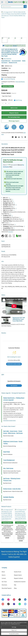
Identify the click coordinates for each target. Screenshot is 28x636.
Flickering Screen (15, 478)
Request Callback (18, 578)
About (3, 571)
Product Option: (8, 93)
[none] (14, 23)
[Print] (19, 137)
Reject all (14, 630)
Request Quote (18, 575)
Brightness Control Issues (10, 441)
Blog (15, 588)
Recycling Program (6, 588)
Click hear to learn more (9, 420)
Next (26, 525)
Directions (4, 585)
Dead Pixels (6, 452)
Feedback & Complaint (20, 581)
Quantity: (11, 100)
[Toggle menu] (2, 2)
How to (3, 575)
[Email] (15, 137)
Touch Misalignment (9, 460)
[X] (22, 137)
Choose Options (7, 522)
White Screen (11, 433)
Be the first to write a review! (13, 364)
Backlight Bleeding (8, 497)
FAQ (15, 585)
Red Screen (19, 433)
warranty (10, 231)
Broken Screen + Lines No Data (12, 489)
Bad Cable (6, 431)
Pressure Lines (7, 480)
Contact (4, 578)
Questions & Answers (14, 381)
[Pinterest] (25, 137)
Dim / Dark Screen (8, 468)
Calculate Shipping (8, 86)
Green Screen (14, 431)
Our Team (4, 581)
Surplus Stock (17, 571)
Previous (1, 525)
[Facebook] (12, 137)
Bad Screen (6, 478)
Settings (14, 627)
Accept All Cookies (14, 633)
